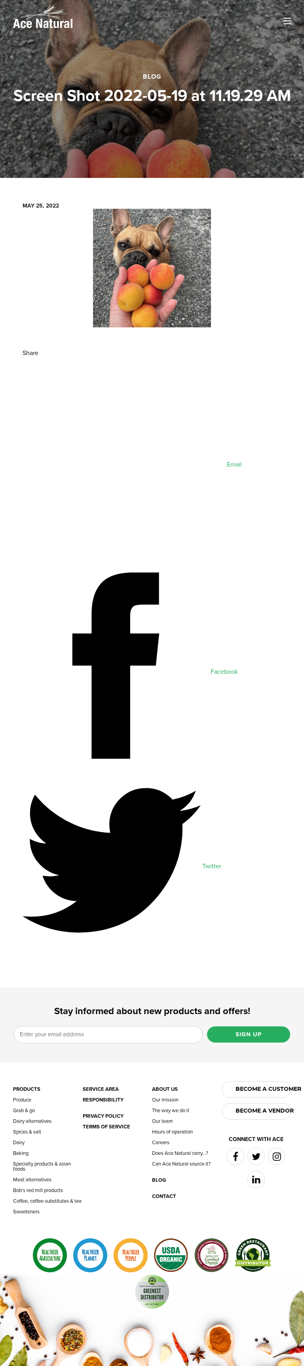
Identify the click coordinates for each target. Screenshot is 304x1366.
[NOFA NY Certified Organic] (211, 1255)
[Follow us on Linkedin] (256, 1179)
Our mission (165, 1100)
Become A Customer (263, 1089)
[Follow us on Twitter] (256, 1156)
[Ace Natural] (42, 15)
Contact (164, 1196)
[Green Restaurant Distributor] (253, 1255)
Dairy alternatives (32, 1121)
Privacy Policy (103, 1116)
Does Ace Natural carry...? (180, 1153)
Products (26, 1089)
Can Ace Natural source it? (181, 1164)
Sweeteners (26, 1212)
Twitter (211, 866)
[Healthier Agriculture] (50, 1255)
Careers (160, 1142)
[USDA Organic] (171, 1255)
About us (165, 1089)
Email (233, 465)
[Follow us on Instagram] (276, 1156)
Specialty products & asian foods (42, 1167)
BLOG (152, 77)
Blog (159, 1180)
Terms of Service (106, 1127)
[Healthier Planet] (90, 1255)
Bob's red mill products (38, 1190)
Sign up (249, 1034)
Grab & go (24, 1110)
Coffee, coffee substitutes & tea (47, 1201)
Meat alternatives (32, 1180)
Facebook (223, 672)
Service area (101, 1089)
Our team (162, 1121)
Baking (20, 1153)
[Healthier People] (131, 1255)
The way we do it (170, 1110)
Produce (22, 1100)
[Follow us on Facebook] (235, 1156)
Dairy (19, 1142)
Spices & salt (27, 1132)
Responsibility (103, 1100)
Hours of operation (172, 1132)
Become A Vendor (263, 1111)
